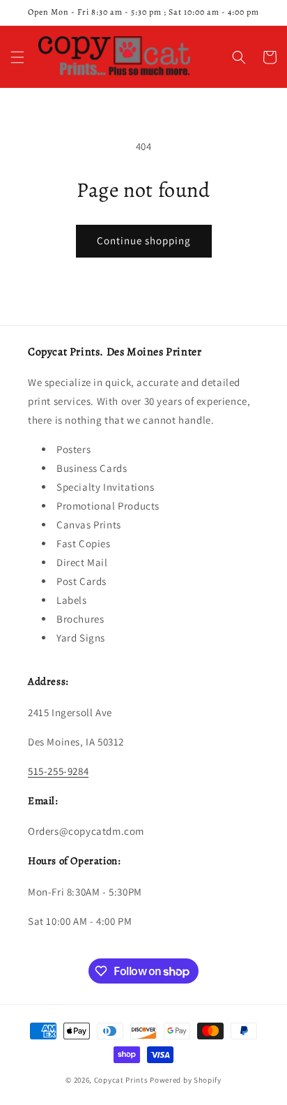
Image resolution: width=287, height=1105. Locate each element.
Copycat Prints (121, 1080)
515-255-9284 (58, 771)
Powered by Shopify (186, 1080)
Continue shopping (144, 240)
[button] (17, 57)
